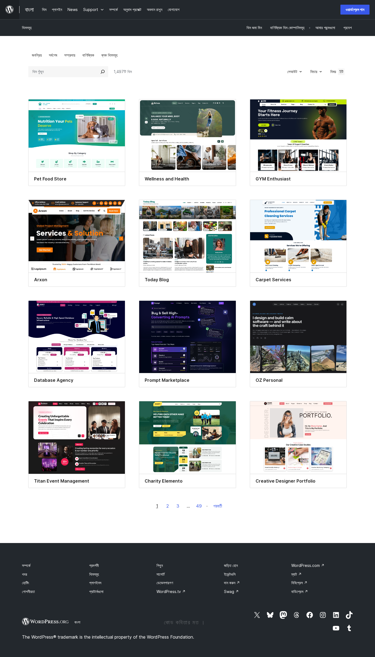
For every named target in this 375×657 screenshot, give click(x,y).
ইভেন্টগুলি (230, 574)
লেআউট (292, 71)
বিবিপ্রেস (299, 582)
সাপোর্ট (160, 574)
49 (199, 506)
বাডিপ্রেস (299, 591)
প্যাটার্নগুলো (96, 591)
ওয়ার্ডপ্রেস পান (355, 9)
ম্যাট (296, 574)
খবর (24, 574)
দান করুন (232, 582)
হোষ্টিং (25, 582)
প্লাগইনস (95, 582)
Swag (231, 591)
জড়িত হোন (231, 565)
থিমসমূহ (27, 27)
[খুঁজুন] (102, 71)
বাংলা (77, 622)
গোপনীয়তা (28, 591)
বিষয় (336, 71)
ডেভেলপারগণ (164, 582)
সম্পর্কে (26, 565)
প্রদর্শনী (94, 565)
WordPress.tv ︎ (171, 591)
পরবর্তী (217, 506)
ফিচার (313, 71)
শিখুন (159, 565)
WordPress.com (307, 565)
